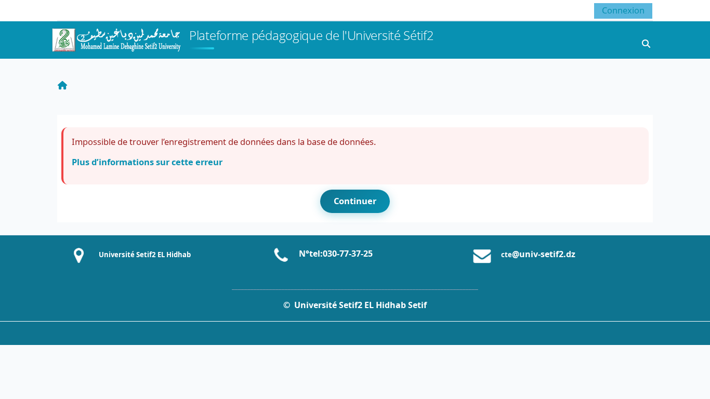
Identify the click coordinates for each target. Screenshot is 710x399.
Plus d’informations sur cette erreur (147, 162)
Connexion (623, 10)
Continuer (355, 201)
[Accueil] (116, 39)
